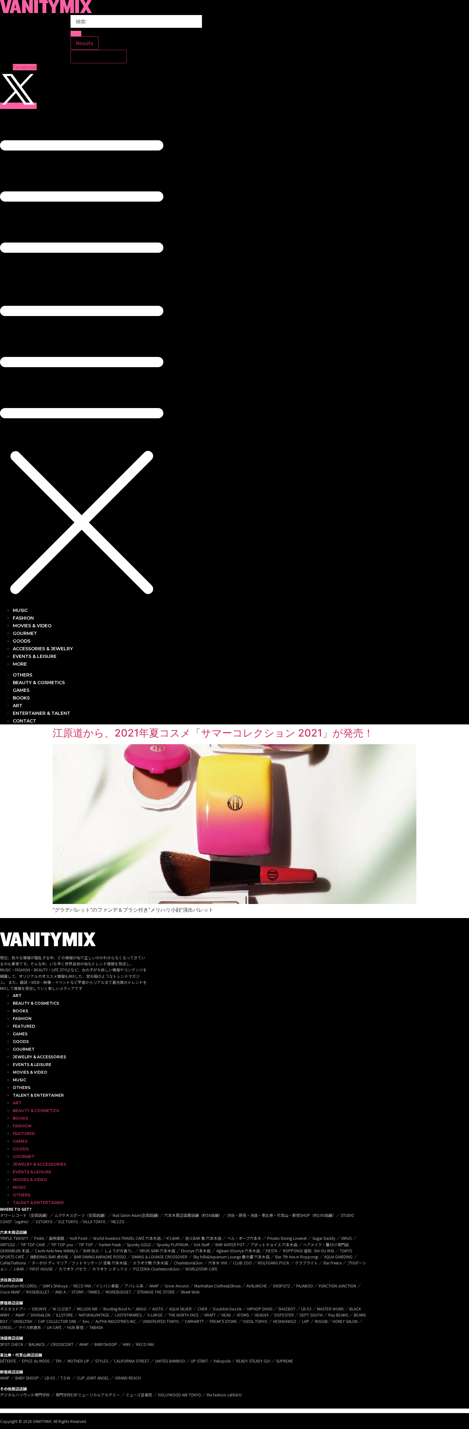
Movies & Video (30, 1072)
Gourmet (23, 1049)
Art (17, 995)
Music (19, 1080)
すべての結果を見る (98, 56)
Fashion (22, 1018)
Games (20, 1033)
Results (84, 43)
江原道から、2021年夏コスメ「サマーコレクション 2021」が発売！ (213, 733)
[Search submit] (76, 33)
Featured (24, 1026)
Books (20, 1010)
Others (21, 1087)
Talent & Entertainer (38, 1095)
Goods (21, 1041)
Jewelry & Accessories (39, 1056)
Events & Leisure (32, 1064)
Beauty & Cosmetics (36, 1003)
